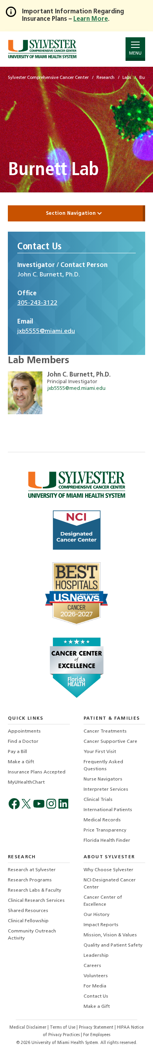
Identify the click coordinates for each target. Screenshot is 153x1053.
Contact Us (96, 996)
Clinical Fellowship (28, 921)
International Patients (108, 810)
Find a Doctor (23, 741)
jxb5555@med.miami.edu (76, 388)
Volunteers (96, 976)
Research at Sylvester (32, 870)
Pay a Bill (17, 752)
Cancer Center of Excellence (103, 901)
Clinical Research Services (36, 900)
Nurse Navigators (103, 779)
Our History (96, 914)
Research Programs (30, 880)
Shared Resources (28, 911)
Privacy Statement (97, 1028)
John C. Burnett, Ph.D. (79, 375)
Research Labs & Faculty (34, 890)
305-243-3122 (37, 303)
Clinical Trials (98, 799)
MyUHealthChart (26, 782)
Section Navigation (71, 213)
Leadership (96, 955)
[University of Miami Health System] (42, 48)
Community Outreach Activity (32, 935)
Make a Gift (21, 762)
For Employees (96, 1035)
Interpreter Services (106, 789)
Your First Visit (100, 752)
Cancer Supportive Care (110, 741)
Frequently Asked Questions (103, 765)
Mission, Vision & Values (110, 935)
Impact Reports (101, 925)
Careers (92, 965)
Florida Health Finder (107, 840)
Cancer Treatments (105, 731)
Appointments (24, 731)
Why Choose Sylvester (108, 870)
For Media (95, 986)
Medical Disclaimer (28, 1028)
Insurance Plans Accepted (37, 772)
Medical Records (102, 820)
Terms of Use (63, 1028)
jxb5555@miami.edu (46, 331)
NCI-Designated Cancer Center (110, 884)
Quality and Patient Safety (113, 945)
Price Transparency (105, 830)
